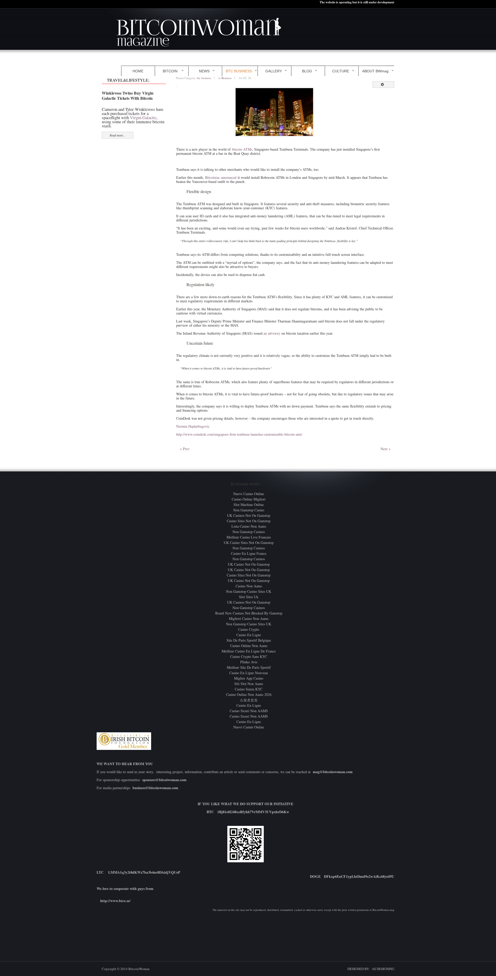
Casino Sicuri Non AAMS (249, 710)
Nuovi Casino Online (248, 493)
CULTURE (340, 71)
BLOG (307, 71)
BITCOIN (171, 71)
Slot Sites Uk (248, 596)
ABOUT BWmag (375, 71)
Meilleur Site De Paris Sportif (249, 667)
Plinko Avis (248, 661)
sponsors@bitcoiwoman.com (164, 779)
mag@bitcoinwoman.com (333, 771)
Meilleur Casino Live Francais (249, 537)
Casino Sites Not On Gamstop (248, 520)
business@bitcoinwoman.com (155, 787)
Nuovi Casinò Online (248, 727)
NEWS (204, 71)
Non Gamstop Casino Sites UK (248, 591)
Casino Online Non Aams (248, 645)
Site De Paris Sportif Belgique (249, 640)
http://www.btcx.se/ (115, 900)
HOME (138, 71)
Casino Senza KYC (248, 689)
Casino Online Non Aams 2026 (249, 694)
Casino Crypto (248, 629)
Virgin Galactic (143, 117)
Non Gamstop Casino (248, 510)
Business (226, 78)
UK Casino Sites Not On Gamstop (249, 542)
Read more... (117, 135)
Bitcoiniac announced (220, 177)
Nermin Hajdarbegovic (193, 426)
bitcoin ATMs (242, 149)
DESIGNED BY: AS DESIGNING (368, 968)
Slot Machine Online (249, 504)
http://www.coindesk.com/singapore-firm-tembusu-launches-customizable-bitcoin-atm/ (239, 434)
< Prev (185, 448)
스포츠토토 (249, 699)
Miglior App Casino (248, 678)
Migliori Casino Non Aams (248, 618)
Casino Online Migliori (249, 499)
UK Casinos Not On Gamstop (248, 515)
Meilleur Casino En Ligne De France (249, 651)
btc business (204, 78)
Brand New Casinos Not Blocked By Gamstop (248, 613)
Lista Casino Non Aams (248, 526)
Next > (386, 448)
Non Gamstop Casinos (249, 531)
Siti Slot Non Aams (248, 683)
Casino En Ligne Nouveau (248, 672)
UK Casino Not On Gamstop (249, 564)
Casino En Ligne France (248, 553)
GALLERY (273, 71)
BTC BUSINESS (239, 71)
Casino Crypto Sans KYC (248, 656)
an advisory (272, 333)
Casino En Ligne (248, 634)
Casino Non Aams (249, 585)
